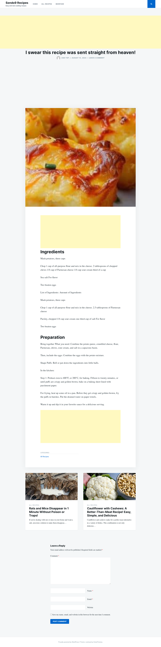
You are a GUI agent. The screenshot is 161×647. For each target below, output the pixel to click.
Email (90, 599)
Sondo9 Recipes (17, 2)
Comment (54, 556)
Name (90, 590)
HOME (35, 4)
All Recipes (46, 4)
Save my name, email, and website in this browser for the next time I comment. (81, 614)
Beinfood (60, 4)
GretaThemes (97, 642)
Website (90, 607)
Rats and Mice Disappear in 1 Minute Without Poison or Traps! (49, 512)
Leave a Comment (97, 58)
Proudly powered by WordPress (68, 642)
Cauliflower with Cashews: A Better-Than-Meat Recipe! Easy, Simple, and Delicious (109, 512)
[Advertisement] (70, 32)
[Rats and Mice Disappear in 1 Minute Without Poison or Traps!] (51, 486)
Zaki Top (65, 58)
